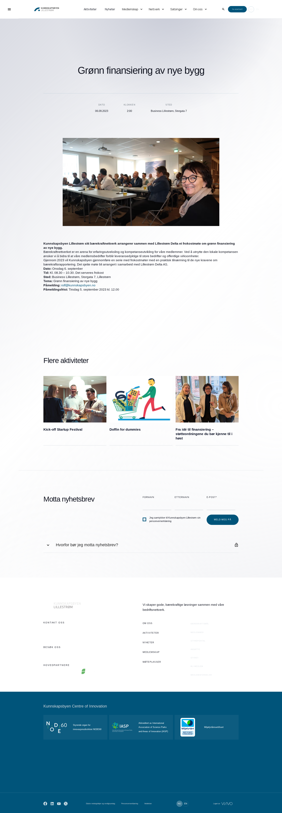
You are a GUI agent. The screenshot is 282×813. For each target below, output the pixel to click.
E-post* (212, 497)
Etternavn (182, 497)
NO (251, 9)
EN (257, 9)
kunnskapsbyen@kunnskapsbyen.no (62, 635)
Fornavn (148, 497)
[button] (132, 9)
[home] (43, 9)
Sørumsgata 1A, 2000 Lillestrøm (60, 653)
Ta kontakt (237, 9)
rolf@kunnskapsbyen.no (78, 285)
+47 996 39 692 (51, 629)
